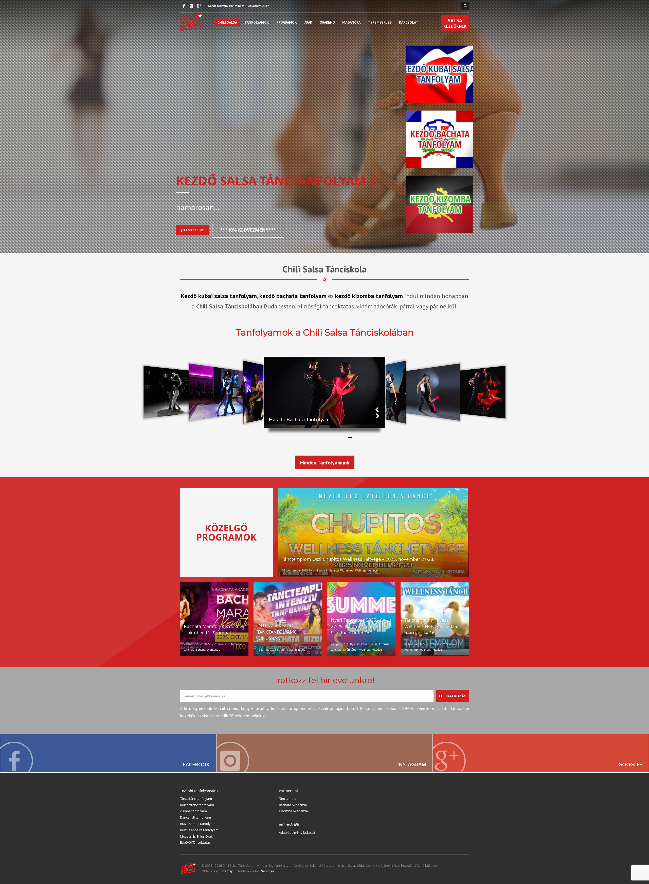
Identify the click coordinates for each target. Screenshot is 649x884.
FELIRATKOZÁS (452, 696)
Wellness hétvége (366, 570)
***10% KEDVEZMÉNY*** (248, 230)
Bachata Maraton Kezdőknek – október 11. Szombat (214, 629)
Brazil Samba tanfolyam (197, 823)
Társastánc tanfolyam (196, 798)
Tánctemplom (289, 798)
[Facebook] (184, 6)
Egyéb (301, 649)
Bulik (374, 644)
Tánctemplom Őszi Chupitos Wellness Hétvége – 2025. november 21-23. (358, 559)
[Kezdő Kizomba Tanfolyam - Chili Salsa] (439, 204)
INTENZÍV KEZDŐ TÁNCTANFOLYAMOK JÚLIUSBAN (278, 631)
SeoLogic (268, 871)
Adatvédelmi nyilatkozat (297, 832)
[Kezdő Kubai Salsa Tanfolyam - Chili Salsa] (439, 74)
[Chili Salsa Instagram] (324, 753)
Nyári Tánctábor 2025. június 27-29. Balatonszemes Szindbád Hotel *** (361, 626)
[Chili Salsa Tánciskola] (108, 753)
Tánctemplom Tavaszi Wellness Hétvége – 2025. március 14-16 (431, 626)
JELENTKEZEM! (192, 230)
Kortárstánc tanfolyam (197, 805)
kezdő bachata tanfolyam (293, 296)
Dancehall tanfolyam (195, 817)
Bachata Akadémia (293, 805)
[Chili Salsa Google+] (541, 753)
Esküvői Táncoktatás (195, 842)
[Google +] (199, 6)
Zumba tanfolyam (193, 811)
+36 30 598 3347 (257, 6)
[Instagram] (191, 6)
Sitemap (227, 871)
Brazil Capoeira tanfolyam (199, 830)
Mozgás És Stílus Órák (196, 836)
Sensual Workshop (341, 570)
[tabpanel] (324, 126)
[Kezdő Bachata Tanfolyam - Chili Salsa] (439, 139)
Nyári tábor (350, 649)
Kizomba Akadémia (293, 811)
